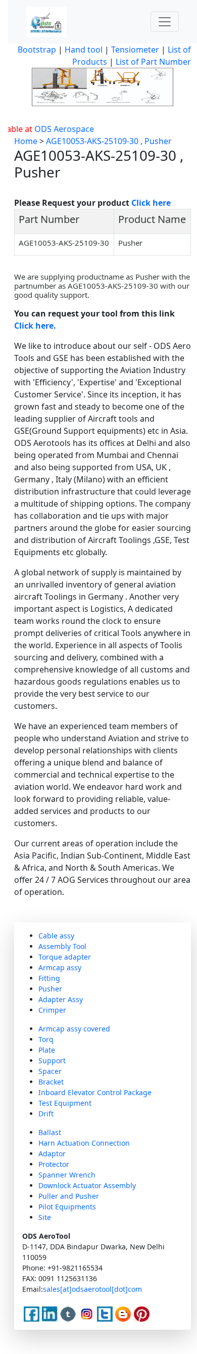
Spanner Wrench (66, 1175)
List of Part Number (153, 61)
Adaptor (52, 1153)
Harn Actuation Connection (84, 1143)
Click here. (35, 325)
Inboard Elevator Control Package (95, 1092)
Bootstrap (37, 49)
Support (52, 1060)
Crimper (52, 1010)
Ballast (49, 1132)
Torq (46, 1039)
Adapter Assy (60, 999)
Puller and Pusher (68, 1196)
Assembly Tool (62, 946)
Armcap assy (59, 967)
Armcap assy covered (74, 1028)
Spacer (50, 1071)
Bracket (51, 1082)
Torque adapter (64, 957)
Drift (46, 1113)
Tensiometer (134, 49)
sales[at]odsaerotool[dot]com (92, 1289)
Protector (53, 1164)
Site (44, 1217)
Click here (151, 202)
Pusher (50, 989)
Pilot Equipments (67, 1206)
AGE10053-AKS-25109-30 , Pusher (109, 141)
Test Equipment (64, 1103)
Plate (46, 1050)
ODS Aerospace (55, 128)
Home (25, 141)
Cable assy (56, 935)
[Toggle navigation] (165, 22)
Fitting (49, 978)
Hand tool (84, 49)
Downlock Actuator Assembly (87, 1185)
